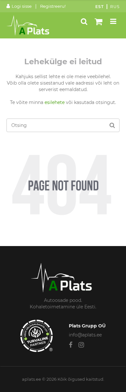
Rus (115, 6)
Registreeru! (53, 6)
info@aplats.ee (85, 335)
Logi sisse (22, 6)
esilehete (55, 102)
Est (99, 6)
